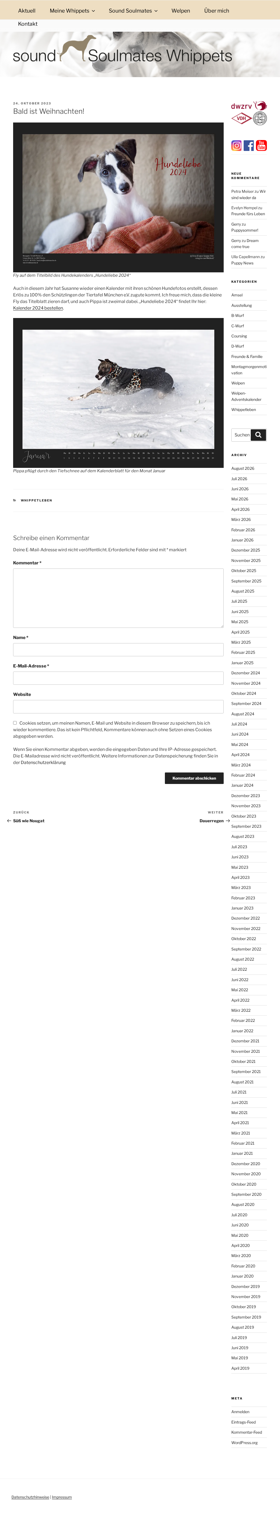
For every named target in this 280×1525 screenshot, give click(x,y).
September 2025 (246, 581)
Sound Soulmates (130, 10)
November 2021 (245, 1051)
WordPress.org (244, 1442)
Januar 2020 (242, 1276)
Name (20, 637)
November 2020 (246, 1173)
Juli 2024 (239, 724)
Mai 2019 (239, 1357)
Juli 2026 (239, 478)
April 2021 (240, 1122)
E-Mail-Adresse (31, 666)
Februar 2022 (243, 1020)
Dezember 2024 (245, 672)
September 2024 (246, 703)
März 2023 (241, 887)
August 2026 (242, 468)
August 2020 (243, 1204)
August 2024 (242, 714)
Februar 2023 (243, 898)
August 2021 (242, 1082)
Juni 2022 (239, 979)
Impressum (62, 1497)
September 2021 (246, 1071)
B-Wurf (237, 315)
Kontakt (27, 24)
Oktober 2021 (243, 1061)
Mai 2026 (239, 499)
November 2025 (246, 560)
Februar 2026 (243, 529)
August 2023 (242, 836)
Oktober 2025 (243, 570)
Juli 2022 (239, 969)
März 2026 (241, 519)
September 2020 (246, 1194)
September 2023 (246, 826)
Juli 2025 (239, 601)
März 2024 (241, 765)
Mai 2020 (240, 1235)
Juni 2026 (240, 488)
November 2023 (246, 805)
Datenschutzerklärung (43, 762)
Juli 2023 (239, 846)
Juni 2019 (239, 1347)
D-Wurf (237, 346)
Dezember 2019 (245, 1286)
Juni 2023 (240, 857)
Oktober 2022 (243, 938)
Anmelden (240, 1411)
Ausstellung (241, 305)
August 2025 (242, 591)
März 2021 (240, 1133)
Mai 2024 (239, 744)
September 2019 (246, 1317)
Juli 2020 (239, 1214)
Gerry (236, 224)
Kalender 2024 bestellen (38, 308)
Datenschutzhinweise (30, 1497)
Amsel (237, 295)
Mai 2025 (239, 621)
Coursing (239, 336)
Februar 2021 (243, 1143)
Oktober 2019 (243, 1306)
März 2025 (241, 642)
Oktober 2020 (243, 1184)
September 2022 (246, 949)
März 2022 (240, 1010)
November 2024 (246, 683)
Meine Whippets (69, 10)
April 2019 (240, 1368)
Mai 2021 (239, 1112)
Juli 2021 (239, 1092)
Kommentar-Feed (246, 1432)
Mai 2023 (239, 867)
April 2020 (240, 1245)
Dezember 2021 (245, 1041)
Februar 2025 (243, 652)
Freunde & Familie (246, 356)
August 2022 (242, 959)
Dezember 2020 (245, 1163)
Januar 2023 (242, 908)
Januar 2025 (242, 662)
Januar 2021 (242, 1153)
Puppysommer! (244, 230)
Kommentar (27, 562)
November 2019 (245, 1296)
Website (22, 694)
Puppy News (242, 263)
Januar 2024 (242, 785)
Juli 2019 (239, 1337)
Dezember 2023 (245, 795)
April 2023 (240, 877)
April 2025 (240, 632)
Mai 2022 (239, 989)
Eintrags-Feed (243, 1422)
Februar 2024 (243, 775)
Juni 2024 (240, 734)
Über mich (216, 10)
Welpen (180, 10)
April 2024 (240, 754)
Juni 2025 (240, 611)
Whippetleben (36, 500)
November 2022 (245, 928)
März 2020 (241, 1255)
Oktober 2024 (243, 693)
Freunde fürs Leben (248, 213)
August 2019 (242, 1327)
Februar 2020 (243, 1266)
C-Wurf (237, 325)
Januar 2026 (242, 540)
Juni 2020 (240, 1225)
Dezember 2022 (245, 918)
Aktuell (27, 10)
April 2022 (240, 1000)
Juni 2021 (239, 1102)
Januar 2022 (242, 1030)
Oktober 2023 (243, 816)
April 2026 (240, 509)
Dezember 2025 (245, 550)
